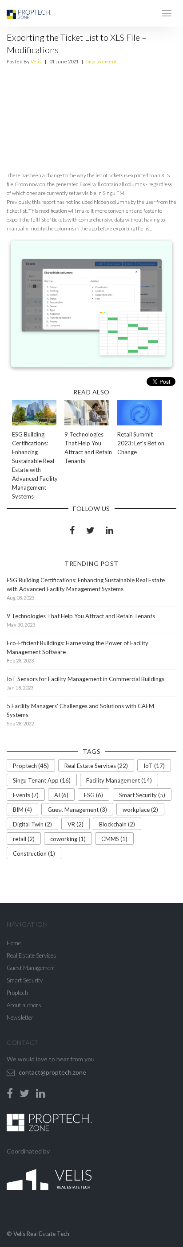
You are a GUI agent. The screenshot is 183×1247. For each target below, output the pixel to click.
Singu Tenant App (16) (42, 780)
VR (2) (76, 824)
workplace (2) (140, 809)
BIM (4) (22, 809)
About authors (24, 1005)
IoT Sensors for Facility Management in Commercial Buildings (85, 678)
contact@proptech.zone (52, 1072)
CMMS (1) (114, 838)
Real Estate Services (31, 955)
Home (14, 943)
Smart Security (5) (142, 795)
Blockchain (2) (117, 824)
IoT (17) (154, 765)
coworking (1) (68, 838)
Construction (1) (34, 853)
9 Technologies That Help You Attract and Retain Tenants (81, 616)
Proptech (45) (31, 765)
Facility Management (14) (119, 780)
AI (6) (61, 795)
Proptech (17, 992)
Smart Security (25, 980)
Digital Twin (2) (32, 824)
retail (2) (24, 838)
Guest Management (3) (77, 809)
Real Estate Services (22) (96, 765)
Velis (36, 61)
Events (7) (26, 795)
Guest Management (31, 967)
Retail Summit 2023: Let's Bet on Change (140, 443)
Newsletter (20, 1017)
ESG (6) (93, 795)
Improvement (101, 61)
